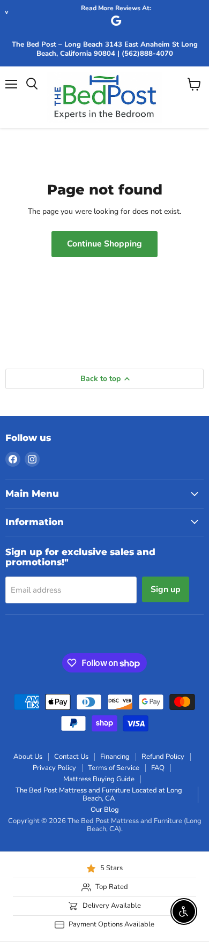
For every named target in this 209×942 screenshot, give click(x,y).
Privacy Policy (54, 768)
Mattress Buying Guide (99, 779)
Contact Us (71, 756)
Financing (115, 756)
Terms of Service (113, 768)
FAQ (158, 768)
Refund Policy (162, 756)
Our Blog (105, 809)
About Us (27, 756)
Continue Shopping (104, 244)
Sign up (166, 589)
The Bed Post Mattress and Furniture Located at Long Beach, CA (99, 794)
